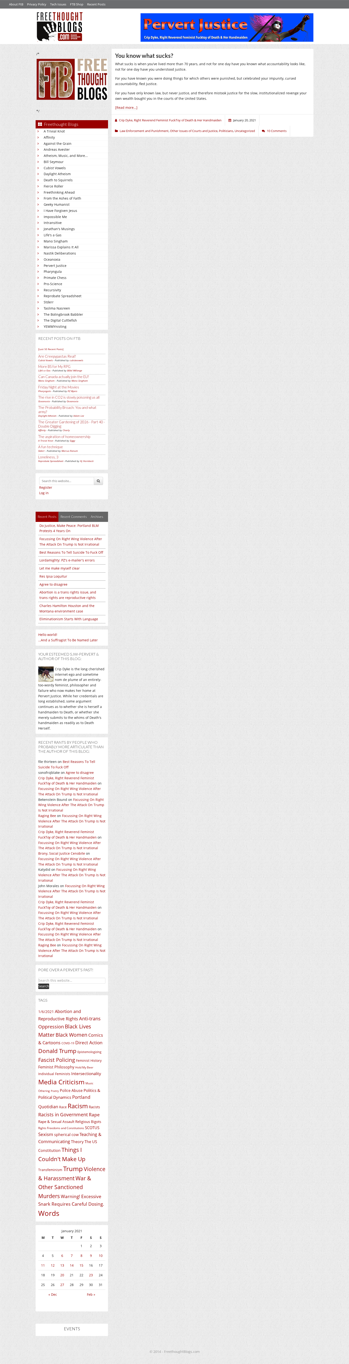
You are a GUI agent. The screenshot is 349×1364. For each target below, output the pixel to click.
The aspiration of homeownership (64, 436)
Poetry (55, 1091)
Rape (94, 1114)
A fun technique (50, 447)
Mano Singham (56, 241)
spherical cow (66, 1134)
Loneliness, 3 (48, 457)
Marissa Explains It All (61, 247)
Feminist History (89, 1060)
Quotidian (48, 1106)
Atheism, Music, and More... (66, 155)
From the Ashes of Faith (62, 198)
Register (45, 487)
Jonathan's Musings (59, 229)
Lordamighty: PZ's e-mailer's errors (67, 560)
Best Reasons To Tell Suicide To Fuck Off (71, 552)
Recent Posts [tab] (47, 517)
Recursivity (52, 290)
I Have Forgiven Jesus (60, 210)
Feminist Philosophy (56, 1067)
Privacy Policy (36, 4)
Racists (94, 1106)
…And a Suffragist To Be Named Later (68, 640)
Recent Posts (96, 4)
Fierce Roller (53, 186)
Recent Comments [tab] (73, 517)
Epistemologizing (89, 1052)
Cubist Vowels (55, 168)
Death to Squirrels (58, 180)
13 (62, 1265)
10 (101, 1255)
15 (81, 1265)
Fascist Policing (56, 1059)
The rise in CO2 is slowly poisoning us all (68, 397)
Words (48, 1213)
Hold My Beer (84, 1067)
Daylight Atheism (57, 174)
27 (62, 1284)
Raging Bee (47, 815)
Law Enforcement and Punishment (144, 131)
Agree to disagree (53, 584)
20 (62, 1275)
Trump (73, 1168)
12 (53, 1265)
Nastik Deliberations (60, 253)
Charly (66, 430)
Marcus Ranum (69, 450)
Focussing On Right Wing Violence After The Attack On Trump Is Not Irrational (71, 805)
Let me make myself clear (59, 568)
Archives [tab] (97, 517)
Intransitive (53, 222)
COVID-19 (67, 1043)
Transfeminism (50, 1170)
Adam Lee (78, 415)
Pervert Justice (55, 265)
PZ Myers (72, 391)
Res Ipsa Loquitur (53, 576)
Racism (78, 1106)
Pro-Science (53, 284)
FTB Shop (76, 4)
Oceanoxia (52, 259)
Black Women (71, 1034)
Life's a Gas (52, 235)
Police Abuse (71, 1090)
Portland (81, 1097)
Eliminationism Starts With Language (68, 619)
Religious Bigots (88, 1121)
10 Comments (277, 131)
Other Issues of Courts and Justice (193, 131)
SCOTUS (92, 1127)
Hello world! (47, 634)
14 (72, 1265)
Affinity (49, 137)
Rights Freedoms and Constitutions (61, 1128)
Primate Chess (55, 277)
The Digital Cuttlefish (60, 320)
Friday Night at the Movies (58, 387)
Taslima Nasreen (57, 308)
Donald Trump (57, 1051)
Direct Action (89, 1043)
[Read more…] (126, 107)
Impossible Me (55, 216)
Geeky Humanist (57, 204)
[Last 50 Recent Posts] (50, 349)
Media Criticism (61, 1081)
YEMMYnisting (55, 326)
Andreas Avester (57, 149)
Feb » (91, 1294)
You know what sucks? (144, 55)
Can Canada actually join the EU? (63, 376)
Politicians (226, 131)
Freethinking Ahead (59, 192)
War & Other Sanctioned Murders (64, 1187)
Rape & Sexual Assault (56, 1121)
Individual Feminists (54, 1074)
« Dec (52, 1294)
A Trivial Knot (54, 131)
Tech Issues (58, 4)
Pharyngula (53, 271)
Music (89, 1083)
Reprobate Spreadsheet (62, 296)
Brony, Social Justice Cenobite (61, 853)
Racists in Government (63, 1114)
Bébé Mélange (74, 370)
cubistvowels (76, 360)
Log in (44, 493)
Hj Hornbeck (87, 461)
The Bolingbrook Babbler (63, 314)
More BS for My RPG (54, 366)
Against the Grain (57, 143)
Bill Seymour (54, 162)
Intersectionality (86, 1073)
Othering (44, 1091)
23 (91, 1275)
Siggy (72, 440)
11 (43, 1265)
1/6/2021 (46, 1011)
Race (63, 1107)
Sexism (45, 1134)
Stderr (49, 302)
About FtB (16, 4)
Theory (77, 1141)
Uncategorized (245, 131)
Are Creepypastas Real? (57, 356)
